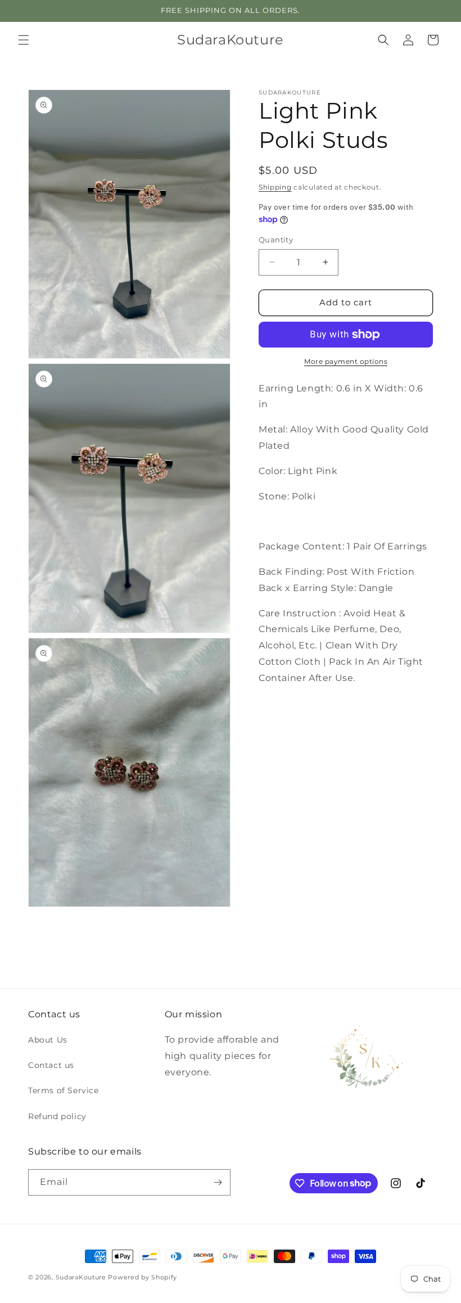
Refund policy (57, 1116)
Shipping (275, 187)
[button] (23, 40)
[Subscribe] (217, 1182)
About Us (47, 1040)
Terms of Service (63, 1090)
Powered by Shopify (142, 1277)
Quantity (276, 239)
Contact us (51, 1065)
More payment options (345, 361)
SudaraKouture (81, 1277)
